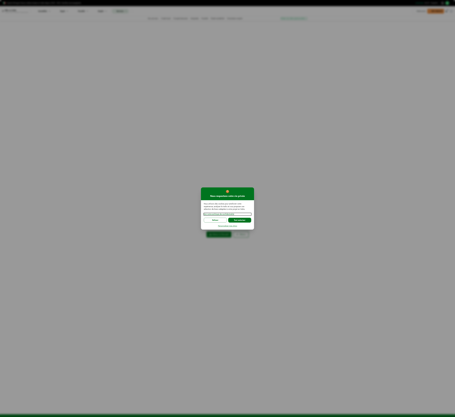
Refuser (215, 220)
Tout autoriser (239, 220)
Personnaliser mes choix (227, 226)
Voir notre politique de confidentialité (219, 214)
